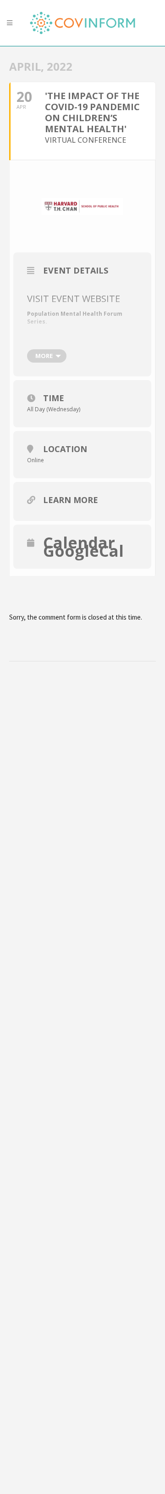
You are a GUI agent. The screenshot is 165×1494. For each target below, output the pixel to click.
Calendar (79, 542)
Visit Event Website (73, 298)
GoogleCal (83, 551)
